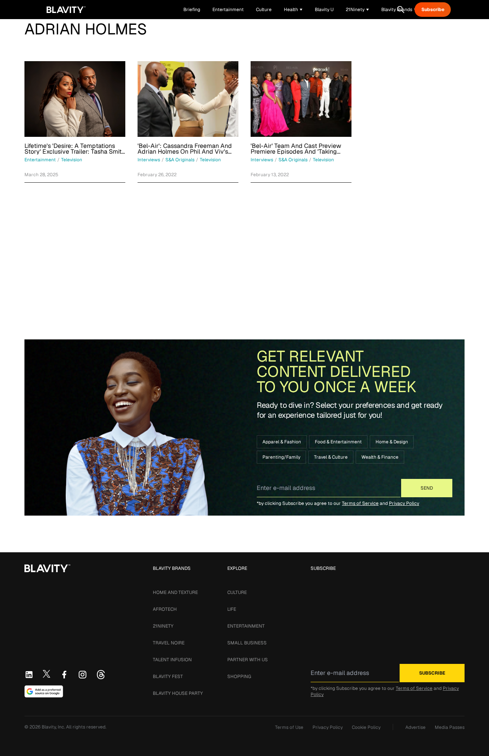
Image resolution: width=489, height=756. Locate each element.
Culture (237, 592)
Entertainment (246, 626)
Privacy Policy (404, 503)
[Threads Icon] (100, 674)
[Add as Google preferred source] (43, 691)
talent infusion (172, 660)
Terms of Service (360, 503)
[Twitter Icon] (46, 674)
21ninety (163, 626)
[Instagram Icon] (82, 674)
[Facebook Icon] (64, 674)
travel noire (169, 643)
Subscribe (432, 9)
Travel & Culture (331, 457)
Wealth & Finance (379, 457)
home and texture (175, 592)
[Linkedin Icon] (29, 674)
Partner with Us (247, 660)
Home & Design (392, 442)
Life (231, 609)
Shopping (239, 676)
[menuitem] (293, 9)
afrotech (165, 609)
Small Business (247, 643)
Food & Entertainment (338, 442)
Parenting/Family (281, 457)
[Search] (400, 9)
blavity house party (178, 693)
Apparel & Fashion (281, 442)
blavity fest (168, 676)
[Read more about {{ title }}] (74, 99)
